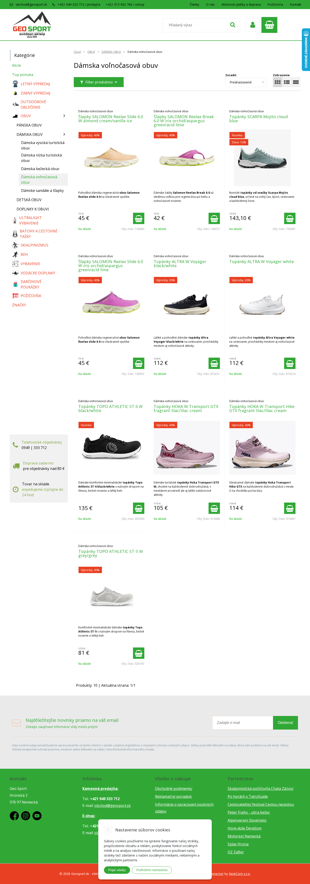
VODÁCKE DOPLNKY (38, 273)
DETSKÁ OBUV (29, 199)
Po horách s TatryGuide (248, 796)
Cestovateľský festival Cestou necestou (261, 804)
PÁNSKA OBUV (29, 125)
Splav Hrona (238, 844)
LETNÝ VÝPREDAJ (35, 83)
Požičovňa (275, 4)
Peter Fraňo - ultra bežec (249, 812)
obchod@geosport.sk (31, 4)
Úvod (77, 52)
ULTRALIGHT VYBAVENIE (30, 220)
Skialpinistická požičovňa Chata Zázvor (261, 788)
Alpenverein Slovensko (247, 820)
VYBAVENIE (30, 263)
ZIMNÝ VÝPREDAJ (35, 93)
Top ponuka (22, 74)
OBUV (91, 52)
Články (194, 4)
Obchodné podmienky (173, 788)
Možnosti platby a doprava (241, 4)
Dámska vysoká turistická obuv (42, 145)
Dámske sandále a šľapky (42, 190)
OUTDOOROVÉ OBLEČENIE (33, 104)
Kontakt (295, 4)
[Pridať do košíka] (138, 218)
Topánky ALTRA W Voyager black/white (180, 263)
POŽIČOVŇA (31, 295)
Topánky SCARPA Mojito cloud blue (258, 118)
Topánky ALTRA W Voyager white (261, 261)
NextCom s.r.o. (240, 874)
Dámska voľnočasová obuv (39, 179)
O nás (210, 4)
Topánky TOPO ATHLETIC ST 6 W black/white (110, 408)
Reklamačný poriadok (173, 796)
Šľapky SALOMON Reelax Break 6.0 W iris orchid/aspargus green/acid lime (184, 120)
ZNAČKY (19, 305)
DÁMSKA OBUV (111, 52)
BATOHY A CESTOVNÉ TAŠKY (38, 234)
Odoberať (285, 723)
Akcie (16, 65)
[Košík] (270, 25)
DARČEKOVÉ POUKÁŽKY (31, 284)
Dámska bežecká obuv (40, 168)
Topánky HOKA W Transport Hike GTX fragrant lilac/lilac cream (262, 408)
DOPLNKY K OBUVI (33, 209)
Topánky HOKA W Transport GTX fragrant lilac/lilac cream (186, 408)
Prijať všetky (117, 870)
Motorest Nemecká (244, 836)
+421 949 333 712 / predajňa (79, 4)
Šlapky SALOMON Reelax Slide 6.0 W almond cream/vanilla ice (110, 118)
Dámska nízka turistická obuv (41, 158)
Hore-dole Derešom (244, 828)
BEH (24, 254)
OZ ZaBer (236, 852)
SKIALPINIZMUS (34, 245)
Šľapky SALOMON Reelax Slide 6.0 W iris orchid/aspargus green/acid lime (110, 265)
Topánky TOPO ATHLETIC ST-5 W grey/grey (110, 553)
